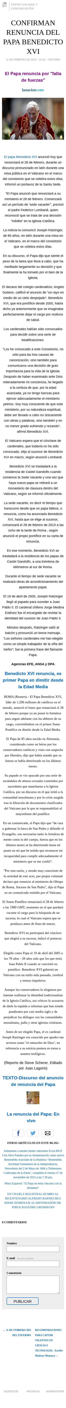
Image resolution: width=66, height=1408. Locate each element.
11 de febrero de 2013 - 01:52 (26, 59)
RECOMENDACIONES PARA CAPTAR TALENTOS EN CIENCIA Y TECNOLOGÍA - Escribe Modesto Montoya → (49, 1343)
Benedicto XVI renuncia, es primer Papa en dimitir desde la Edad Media (33, 680)
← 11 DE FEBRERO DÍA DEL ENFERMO (17, 1333)
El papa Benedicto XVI (20, 157)
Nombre (12, 1243)
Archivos (33, 1391)
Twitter (33, 1133)
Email (48, 1133)
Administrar (55, 1391)
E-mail (20, 1258)
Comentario (14, 1273)
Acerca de (11, 1391)
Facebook (18, 1133)
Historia (54, 59)
